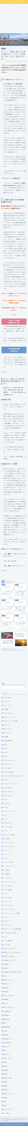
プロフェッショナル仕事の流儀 (12, 929)
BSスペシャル (7, 701)
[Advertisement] (14, 18)
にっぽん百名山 (7, 788)
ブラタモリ (6, 921)
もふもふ (5, 807)
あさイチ (5, 756)
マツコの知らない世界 (9, 933)
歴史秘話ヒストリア (9, 1039)
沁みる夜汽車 (7, 1043)
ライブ (5, 937)
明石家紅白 (6, 1015)
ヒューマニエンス (8, 905)
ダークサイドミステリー (10, 866)
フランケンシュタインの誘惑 (11, 913)
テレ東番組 (6, 874)
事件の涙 (5, 968)
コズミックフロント (9, 846)
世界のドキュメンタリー (10, 948)
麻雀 (4, 1105)
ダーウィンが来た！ (9, 862)
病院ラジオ (6, 1054)
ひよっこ (5, 799)
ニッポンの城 (7, 886)
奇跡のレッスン (7, 984)
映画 (4, 1023)
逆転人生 (5, 1090)
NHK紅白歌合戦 (7, 740)
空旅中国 (5, 1070)
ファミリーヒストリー (9, 909)
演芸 (4, 1050)
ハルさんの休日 (7, 897)
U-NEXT (5, 752)
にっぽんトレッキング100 (10, 784)
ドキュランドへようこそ (10, 882)
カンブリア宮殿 (7, 827)
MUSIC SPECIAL (8, 713)
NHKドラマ (6, 725)
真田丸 (5, 1062)
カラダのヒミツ (7, 823)
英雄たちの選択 (7, 1078)
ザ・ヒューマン (7, 850)
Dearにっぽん (7, 705)
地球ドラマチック (8, 980)
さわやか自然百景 (8, 772)
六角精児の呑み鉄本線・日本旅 (12, 972)
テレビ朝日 (6, 870)
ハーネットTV (7, 901)
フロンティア (7, 917)
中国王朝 (5, 964)
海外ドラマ (6, 1046)
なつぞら (5, 780)
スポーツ (5, 858)
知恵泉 (5, 1066)
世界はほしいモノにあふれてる (12, 952)
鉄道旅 (5, 1097)
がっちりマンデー (8, 764)
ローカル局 (6, 944)
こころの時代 (7, 768)
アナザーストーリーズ (9, 811)
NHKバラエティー (8, 729)
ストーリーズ (7, 854)
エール (5, 819)
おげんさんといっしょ (9, 760)
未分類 (5, 1031)
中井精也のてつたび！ (9, 960)
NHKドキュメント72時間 (10, 721)
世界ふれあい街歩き (9, 956)
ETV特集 (5, 709)
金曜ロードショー (8, 1094)
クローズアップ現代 (9, 835)
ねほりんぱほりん (8, 792)
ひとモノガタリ (7, 795)
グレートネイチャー (9, 843)
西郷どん (5, 1082)
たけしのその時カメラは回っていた (13, 776)
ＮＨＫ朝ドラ (7, 1113)
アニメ (5, 815)
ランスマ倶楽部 (7, 941)
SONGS (5, 744)
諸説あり (5, 1086)
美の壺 (5, 1074)
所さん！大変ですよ (9, 995)
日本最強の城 (7, 1011)
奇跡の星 (5, 988)
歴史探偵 (5, 1035)
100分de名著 (7, 697)
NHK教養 (5, 737)
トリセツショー (7, 878)
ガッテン (3, 48)
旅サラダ (5, 1003)
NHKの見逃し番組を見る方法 (14, 350)
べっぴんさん (7, 803)
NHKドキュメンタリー (9, 717)
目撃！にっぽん (7, 1058)
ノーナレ (5, 894)
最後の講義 (6, 1027)
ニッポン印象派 (7, 890)
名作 (4, 976)
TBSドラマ (6, 748)
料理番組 (5, 999)
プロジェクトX (7, 925)
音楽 (4, 1101)
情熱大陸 (5, 992)
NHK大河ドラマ (7, 733)
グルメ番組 (6, 839)
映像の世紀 (6, 1019)
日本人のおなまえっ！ (9, 1007)
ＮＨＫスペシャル (8, 1109)
